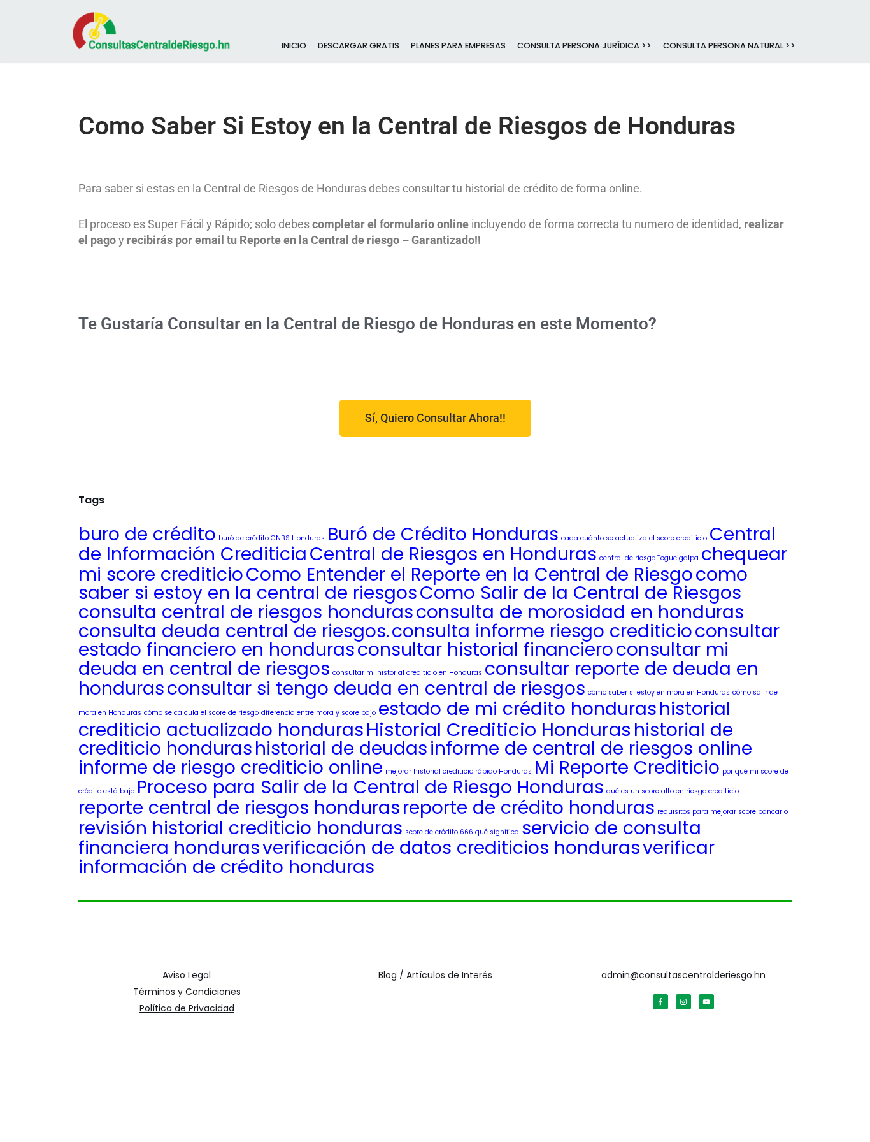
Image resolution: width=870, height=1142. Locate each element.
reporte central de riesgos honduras (239, 807)
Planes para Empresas (458, 45)
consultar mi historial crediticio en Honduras (407, 672)
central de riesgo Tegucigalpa (649, 558)
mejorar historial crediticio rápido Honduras (458, 771)
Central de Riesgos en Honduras (453, 554)
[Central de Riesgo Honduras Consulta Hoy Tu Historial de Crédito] (151, 30)
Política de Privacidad (186, 1008)
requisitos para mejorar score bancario (722, 811)
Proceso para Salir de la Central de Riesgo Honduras (370, 787)
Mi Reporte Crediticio (627, 767)
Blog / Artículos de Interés (435, 975)
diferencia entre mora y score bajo (318, 713)
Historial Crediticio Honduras (498, 729)
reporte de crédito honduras (529, 807)
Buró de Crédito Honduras (443, 534)
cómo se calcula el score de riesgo (201, 713)
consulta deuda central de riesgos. (233, 631)
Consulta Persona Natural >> (729, 45)
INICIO (294, 45)
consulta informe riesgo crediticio (542, 631)
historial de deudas (341, 748)
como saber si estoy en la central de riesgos (413, 583)
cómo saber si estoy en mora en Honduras (659, 692)
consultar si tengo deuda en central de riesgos (376, 688)
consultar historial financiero (485, 649)
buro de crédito (147, 534)
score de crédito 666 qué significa (462, 832)
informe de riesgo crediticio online (230, 767)
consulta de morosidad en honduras (580, 612)
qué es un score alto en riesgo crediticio (672, 791)
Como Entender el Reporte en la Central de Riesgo (469, 574)
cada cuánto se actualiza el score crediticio (634, 538)
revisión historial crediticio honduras (240, 828)
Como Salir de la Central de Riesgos (580, 592)
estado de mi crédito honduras (517, 708)
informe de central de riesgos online (591, 748)
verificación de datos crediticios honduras (451, 847)
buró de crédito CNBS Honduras (271, 538)
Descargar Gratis (358, 45)
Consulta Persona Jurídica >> (584, 45)
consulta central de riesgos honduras (245, 612)
